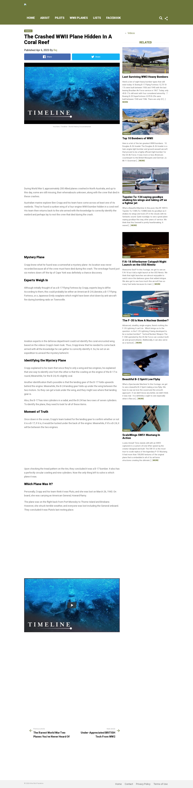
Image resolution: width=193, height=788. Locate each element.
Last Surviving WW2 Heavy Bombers (145, 76)
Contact (129, 784)
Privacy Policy (143, 784)
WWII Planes (79, 17)
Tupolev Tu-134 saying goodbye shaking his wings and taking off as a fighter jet (144, 200)
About (45, 17)
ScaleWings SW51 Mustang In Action (141, 436)
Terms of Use (160, 784)
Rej (55, 50)
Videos (28, 31)
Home (31, 17)
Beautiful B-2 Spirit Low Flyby (141, 379)
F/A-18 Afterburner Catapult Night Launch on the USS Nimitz (144, 263)
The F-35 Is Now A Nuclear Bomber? (145, 320)
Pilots (59, 17)
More (125, 102)
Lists (97, 17)
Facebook (113, 17)
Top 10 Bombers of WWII (137, 138)
